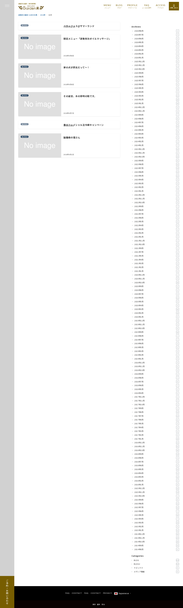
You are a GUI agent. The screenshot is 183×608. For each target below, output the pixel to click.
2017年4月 (156, 427)
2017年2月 (156, 435)
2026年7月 (156, 34)
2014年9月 (156, 545)
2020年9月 (156, 286)
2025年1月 (156, 103)
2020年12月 (156, 275)
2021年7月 (156, 252)
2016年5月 (156, 469)
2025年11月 (156, 65)
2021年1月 (156, 271)
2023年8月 (156, 164)
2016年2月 (156, 480)
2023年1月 (156, 191)
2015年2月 (156, 526)
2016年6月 (156, 465)
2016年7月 (156, 461)
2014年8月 (156, 549)
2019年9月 (156, 332)
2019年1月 (156, 358)
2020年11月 (156, 278)
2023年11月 (156, 153)
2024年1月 (156, 145)
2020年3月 (156, 309)
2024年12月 (156, 107)
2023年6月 (156, 172)
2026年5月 (156, 42)
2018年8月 (156, 377)
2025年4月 (156, 92)
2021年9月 (156, 248)
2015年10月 (156, 496)
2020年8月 (156, 290)
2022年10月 (156, 202)
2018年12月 (156, 362)
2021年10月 (156, 244)
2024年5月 (156, 130)
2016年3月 (156, 477)
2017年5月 (156, 423)
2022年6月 (156, 217)
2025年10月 (156, 69)
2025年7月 (156, 80)
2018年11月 (156, 366)
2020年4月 (156, 305)
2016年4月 (156, 473)
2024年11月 (156, 111)
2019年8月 (156, 336)
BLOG (156, 560)
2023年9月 (156, 160)
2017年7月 (156, 416)
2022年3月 (156, 229)
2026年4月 (156, 46)
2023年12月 (156, 149)
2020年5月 (156, 301)
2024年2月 (156, 141)
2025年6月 (156, 84)
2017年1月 (156, 439)
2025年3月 (156, 96)
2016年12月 (156, 442)
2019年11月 (156, 324)
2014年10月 (156, 541)
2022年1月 (156, 237)
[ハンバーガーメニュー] (7, 5)
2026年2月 (156, 53)
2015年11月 (156, 492)
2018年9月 (156, 374)
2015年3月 (156, 522)
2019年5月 (156, 347)
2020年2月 (156, 313)
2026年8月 (156, 31)
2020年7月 (156, 294)
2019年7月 (156, 339)
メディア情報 (156, 571)
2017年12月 (156, 397)
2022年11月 (156, 198)
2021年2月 (156, 267)
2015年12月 (156, 488)
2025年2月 (156, 99)
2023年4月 (156, 179)
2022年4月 (156, 225)
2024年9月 (156, 115)
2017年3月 (156, 431)
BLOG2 (156, 564)
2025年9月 (156, 73)
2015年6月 (156, 511)
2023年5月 (156, 175)
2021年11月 (156, 240)
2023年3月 (156, 183)
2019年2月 (156, 355)
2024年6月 (156, 126)
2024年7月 (156, 122)
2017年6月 (156, 419)
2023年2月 (156, 187)
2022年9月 (156, 206)
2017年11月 (156, 400)
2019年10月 (156, 328)
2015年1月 (156, 530)
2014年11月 (156, 538)
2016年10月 (156, 450)
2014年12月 (156, 534)
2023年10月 (156, 156)
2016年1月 (156, 484)
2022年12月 (156, 195)
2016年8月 (156, 458)
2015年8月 (156, 503)
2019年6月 (156, 343)
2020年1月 (156, 317)
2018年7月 (156, 381)
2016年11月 (156, 446)
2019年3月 (156, 351)
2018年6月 (156, 385)
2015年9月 (156, 499)
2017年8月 (156, 412)
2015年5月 (156, 515)
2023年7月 (156, 168)
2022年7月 (156, 214)
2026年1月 (156, 57)
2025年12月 (156, 61)
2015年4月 (156, 518)
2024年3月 (156, 137)
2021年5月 (156, 256)
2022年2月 (156, 233)
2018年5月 (156, 389)
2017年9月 (156, 408)
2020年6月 (156, 297)
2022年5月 (156, 221)
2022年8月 (156, 210)
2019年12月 (156, 320)
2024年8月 (156, 118)
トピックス (156, 568)
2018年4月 (156, 393)
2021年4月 (156, 259)
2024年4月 (156, 134)
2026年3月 (156, 50)
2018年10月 (156, 370)
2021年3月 (156, 263)
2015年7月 (156, 507)
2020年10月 (156, 282)
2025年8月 (156, 76)
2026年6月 (156, 38)
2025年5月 (156, 88)
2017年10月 (156, 404)
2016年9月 (156, 454)
